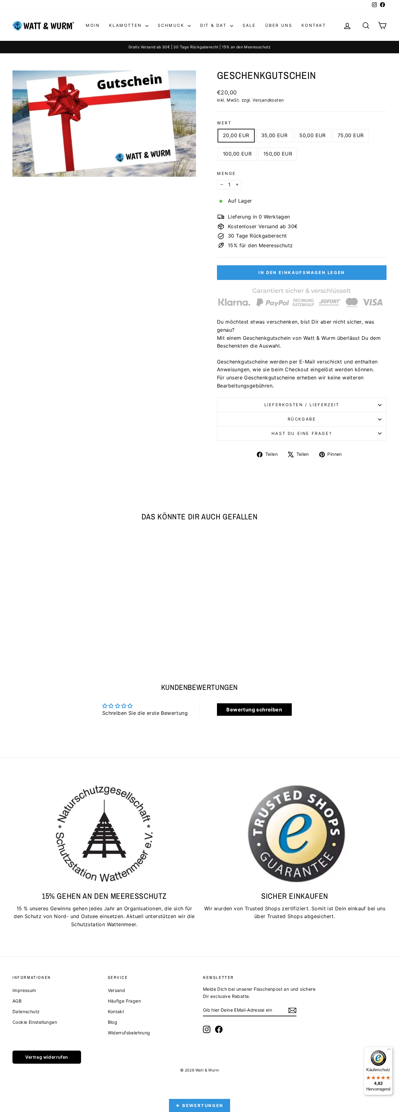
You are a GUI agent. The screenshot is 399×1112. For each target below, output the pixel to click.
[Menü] (389, 1050)
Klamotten (126, 25)
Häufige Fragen (124, 1001)
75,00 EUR (351, 135)
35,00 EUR (274, 135)
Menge (226, 173)
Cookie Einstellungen (34, 1022)
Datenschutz (26, 1011)
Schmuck (172, 25)
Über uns (278, 25)
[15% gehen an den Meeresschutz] (104, 833)
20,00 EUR (236, 135)
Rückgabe (302, 418)
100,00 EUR (237, 154)
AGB (17, 1001)
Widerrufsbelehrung (129, 1032)
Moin (93, 25)
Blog (113, 1022)
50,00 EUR (312, 135)
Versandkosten (268, 100)
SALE (249, 25)
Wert (224, 122)
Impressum (24, 990)
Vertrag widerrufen (46, 1057)
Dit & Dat (214, 25)
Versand (116, 990)
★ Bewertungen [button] (199, 1105)
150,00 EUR (277, 154)
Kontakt (313, 25)
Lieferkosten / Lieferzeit (301, 404)
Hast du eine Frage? (302, 433)
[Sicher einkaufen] (295, 833)
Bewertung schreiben (254, 709)
